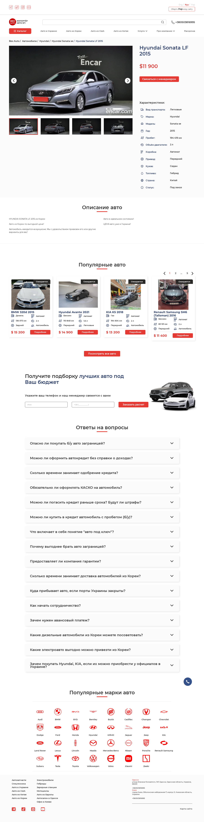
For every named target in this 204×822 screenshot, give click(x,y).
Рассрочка (189, 31)
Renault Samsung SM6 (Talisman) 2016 (170, 313)
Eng (181, 4)
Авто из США (97, 31)
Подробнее (40, 332)
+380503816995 (185, 22)
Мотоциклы (43, 791)
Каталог (22, 31)
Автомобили (29, 41)
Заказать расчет (133, 404)
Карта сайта (186, 809)
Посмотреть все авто (102, 353)
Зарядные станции (47, 787)
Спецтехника (19, 783)
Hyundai (44, 41)
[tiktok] (17, 7)
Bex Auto (14, 41)
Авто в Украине (49, 31)
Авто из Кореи (73, 31)
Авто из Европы (45, 794)
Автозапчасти (19, 780)
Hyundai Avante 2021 (74, 312)
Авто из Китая (121, 31)
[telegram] (11, 7)
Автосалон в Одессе (47, 798)
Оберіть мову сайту (182, 9)
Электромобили (45, 780)
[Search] (163, 22)
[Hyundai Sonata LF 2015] (71, 80)
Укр (193, 4)
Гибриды (41, 783)
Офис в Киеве (44, 802)
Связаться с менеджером (159, 79)
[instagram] (23, 7)
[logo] (18, 22)
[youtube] (29, 7)
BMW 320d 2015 (22, 312)
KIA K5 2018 (114, 312)
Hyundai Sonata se (62, 41)
